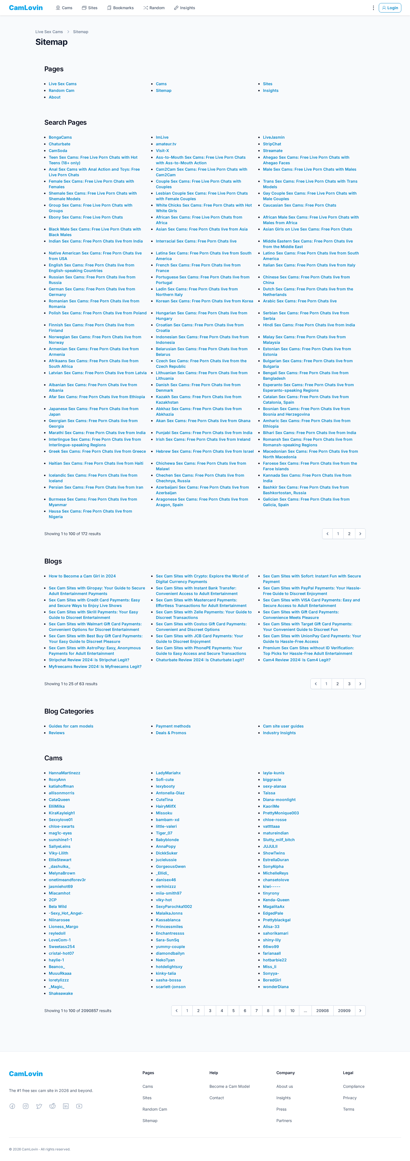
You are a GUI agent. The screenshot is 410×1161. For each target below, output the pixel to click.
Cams (148, 1086)
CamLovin (26, 8)
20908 (322, 1010)
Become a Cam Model (229, 1086)
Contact (216, 1097)
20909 (344, 1010)
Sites (147, 1097)
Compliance (354, 1086)
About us (284, 1086)
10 (292, 1010)
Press (281, 1109)
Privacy (350, 1097)
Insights (283, 1097)
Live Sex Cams (49, 31)
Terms (348, 1109)
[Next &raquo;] (360, 533)
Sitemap (80, 31)
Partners (284, 1120)
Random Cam (155, 1109)
